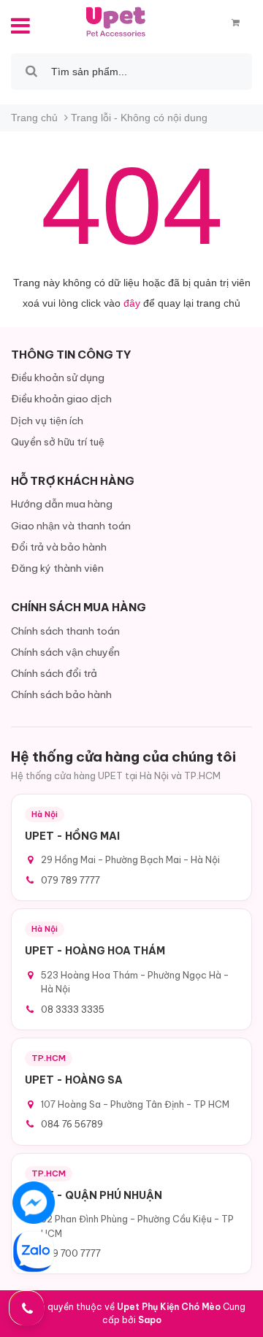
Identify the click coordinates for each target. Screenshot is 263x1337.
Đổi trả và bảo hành (59, 546)
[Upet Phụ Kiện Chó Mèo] (116, 21)
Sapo (149, 1319)
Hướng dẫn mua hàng (62, 503)
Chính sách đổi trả (54, 673)
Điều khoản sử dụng (57, 377)
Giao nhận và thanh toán (71, 525)
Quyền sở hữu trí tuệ (57, 441)
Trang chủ (34, 117)
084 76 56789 (72, 1124)
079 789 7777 (70, 880)
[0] (235, 22)
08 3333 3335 (72, 1009)
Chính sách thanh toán (65, 630)
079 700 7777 (71, 1253)
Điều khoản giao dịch (61, 398)
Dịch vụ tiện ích (47, 420)
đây (131, 303)
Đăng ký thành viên (57, 568)
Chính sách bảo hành (61, 694)
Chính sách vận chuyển (65, 652)
